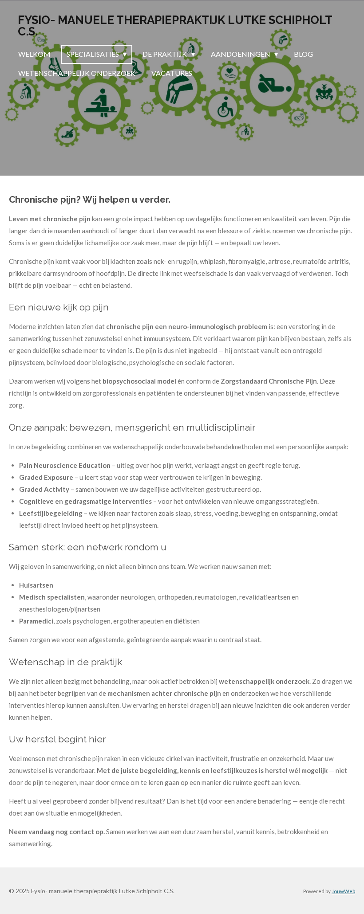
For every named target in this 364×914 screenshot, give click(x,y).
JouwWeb (343, 891)
